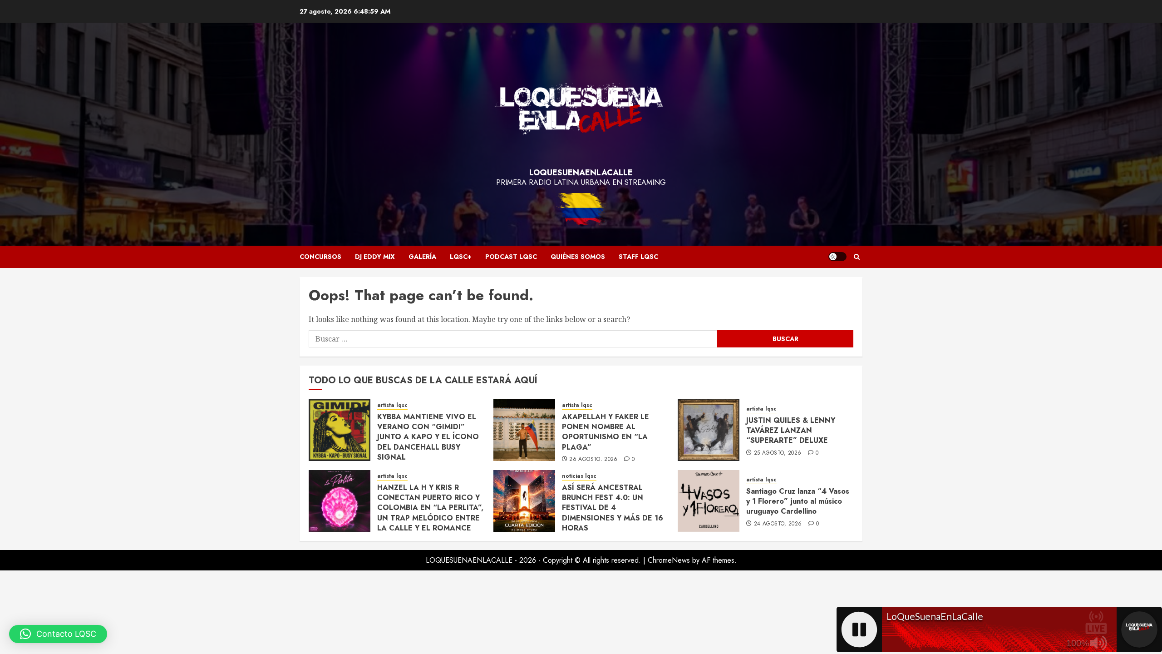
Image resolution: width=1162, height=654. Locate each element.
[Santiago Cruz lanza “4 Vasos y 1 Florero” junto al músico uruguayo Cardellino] (708, 501)
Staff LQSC (638, 256)
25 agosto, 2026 (777, 453)
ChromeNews (669, 560)
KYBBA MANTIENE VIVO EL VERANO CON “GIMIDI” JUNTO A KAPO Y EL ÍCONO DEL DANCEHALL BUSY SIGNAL (428, 437)
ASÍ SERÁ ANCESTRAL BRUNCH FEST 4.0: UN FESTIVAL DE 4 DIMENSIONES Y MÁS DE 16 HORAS (612, 508)
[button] (856, 257)
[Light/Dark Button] (837, 256)
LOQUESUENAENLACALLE (581, 172)
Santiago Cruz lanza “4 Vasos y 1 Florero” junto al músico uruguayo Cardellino (797, 501)
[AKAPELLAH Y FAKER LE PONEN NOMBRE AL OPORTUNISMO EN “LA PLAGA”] (524, 430)
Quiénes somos (578, 256)
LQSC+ (461, 256)
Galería (422, 256)
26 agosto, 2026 (593, 459)
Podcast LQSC (511, 256)
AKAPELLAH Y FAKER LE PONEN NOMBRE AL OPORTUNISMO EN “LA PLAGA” (605, 431)
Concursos (320, 256)
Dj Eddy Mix (375, 256)
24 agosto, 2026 (778, 524)
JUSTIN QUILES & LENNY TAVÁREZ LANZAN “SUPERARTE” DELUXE (790, 430)
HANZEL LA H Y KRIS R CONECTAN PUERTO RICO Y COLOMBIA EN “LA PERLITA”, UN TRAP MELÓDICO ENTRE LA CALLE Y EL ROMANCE (430, 508)
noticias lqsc (579, 476)
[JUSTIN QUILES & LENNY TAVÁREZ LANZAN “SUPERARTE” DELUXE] (708, 430)
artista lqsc (392, 405)
